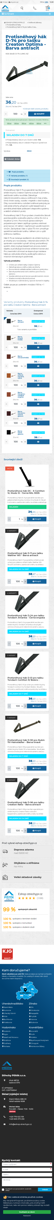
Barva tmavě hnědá (20, 338)
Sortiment (9, 14)
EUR (51, 2)
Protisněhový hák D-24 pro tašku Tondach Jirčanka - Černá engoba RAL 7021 (26, 616)
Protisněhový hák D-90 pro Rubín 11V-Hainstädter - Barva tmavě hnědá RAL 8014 (26, 741)
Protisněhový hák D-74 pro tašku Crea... (21, 27)
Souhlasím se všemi (27, 1212)
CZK (46, 2)
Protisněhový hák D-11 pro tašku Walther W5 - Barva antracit (25, 554)
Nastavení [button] (27, 1216)
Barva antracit (21, 321)
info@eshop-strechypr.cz (20, 1124)
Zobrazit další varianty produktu (36, 109)
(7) (19, 176)
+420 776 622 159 (16, 1117)
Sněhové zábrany (35, 22)
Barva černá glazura (20, 432)
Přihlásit (5, 2)
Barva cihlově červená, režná (21, 376)
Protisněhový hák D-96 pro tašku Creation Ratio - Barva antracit (26, 803)
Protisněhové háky (13, 25)
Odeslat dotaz (13, 159)
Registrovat (14, 2)
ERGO (29, 151)
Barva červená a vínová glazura (21, 414)
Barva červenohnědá (23, 357)
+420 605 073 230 (16, 1119)
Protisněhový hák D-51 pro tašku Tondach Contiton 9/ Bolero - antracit (25, 679)
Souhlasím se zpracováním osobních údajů (18, 1189)
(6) (20, 179)
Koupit (40, 114)
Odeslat (45, 1189)
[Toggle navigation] (50, 14)
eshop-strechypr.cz (15, 22)
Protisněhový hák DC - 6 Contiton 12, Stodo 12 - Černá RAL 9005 (26, 492)
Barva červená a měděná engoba (21, 394)
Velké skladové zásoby (27, 877)
